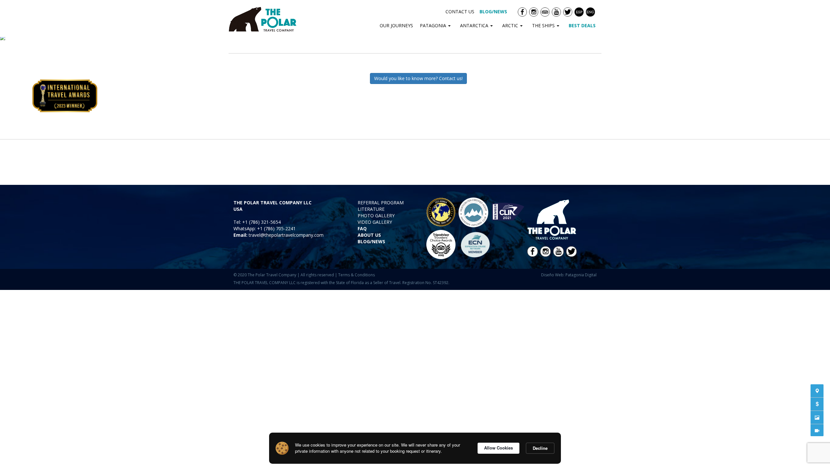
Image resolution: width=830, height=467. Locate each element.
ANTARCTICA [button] (475, 25)
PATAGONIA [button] (433, 25)
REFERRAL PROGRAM (381, 202)
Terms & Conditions (356, 275)
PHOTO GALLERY (376, 215)
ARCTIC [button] (510, 25)
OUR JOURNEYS (396, 25)
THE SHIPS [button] (544, 25)
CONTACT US (459, 11)
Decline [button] (540, 448)
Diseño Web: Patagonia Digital (569, 275)
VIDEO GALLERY (375, 222)
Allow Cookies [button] (498, 448)
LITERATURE (371, 209)
